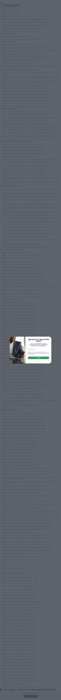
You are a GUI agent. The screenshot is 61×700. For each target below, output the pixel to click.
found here (33, 354)
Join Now (38, 357)
